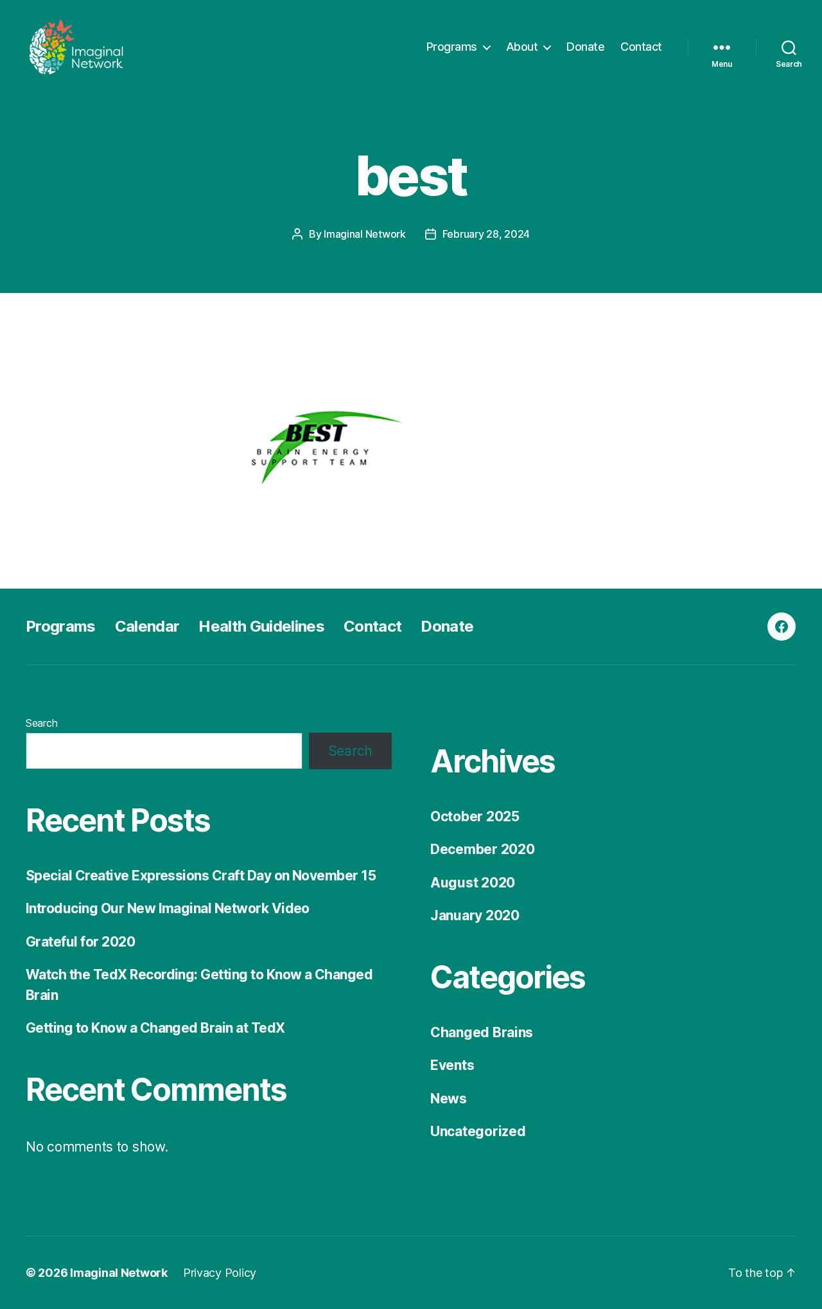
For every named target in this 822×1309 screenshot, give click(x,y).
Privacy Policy (219, 1272)
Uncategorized (478, 1131)
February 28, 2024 (486, 233)
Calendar (147, 626)
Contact (641, 46)
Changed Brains (481, 1032)
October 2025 (475, 816)
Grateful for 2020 (80, 942)
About (522, 46)
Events (452, 1065)
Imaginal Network (365, 233)
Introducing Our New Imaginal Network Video (168, 908)
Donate (585, 46)
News (448, 1099)
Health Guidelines (261, 626)
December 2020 (482, 849)
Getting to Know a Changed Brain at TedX (155, 1028)
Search (41, 723)
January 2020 (475, 915)
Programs (451, 46)
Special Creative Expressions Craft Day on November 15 (201, 876)
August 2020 (472, 883)
